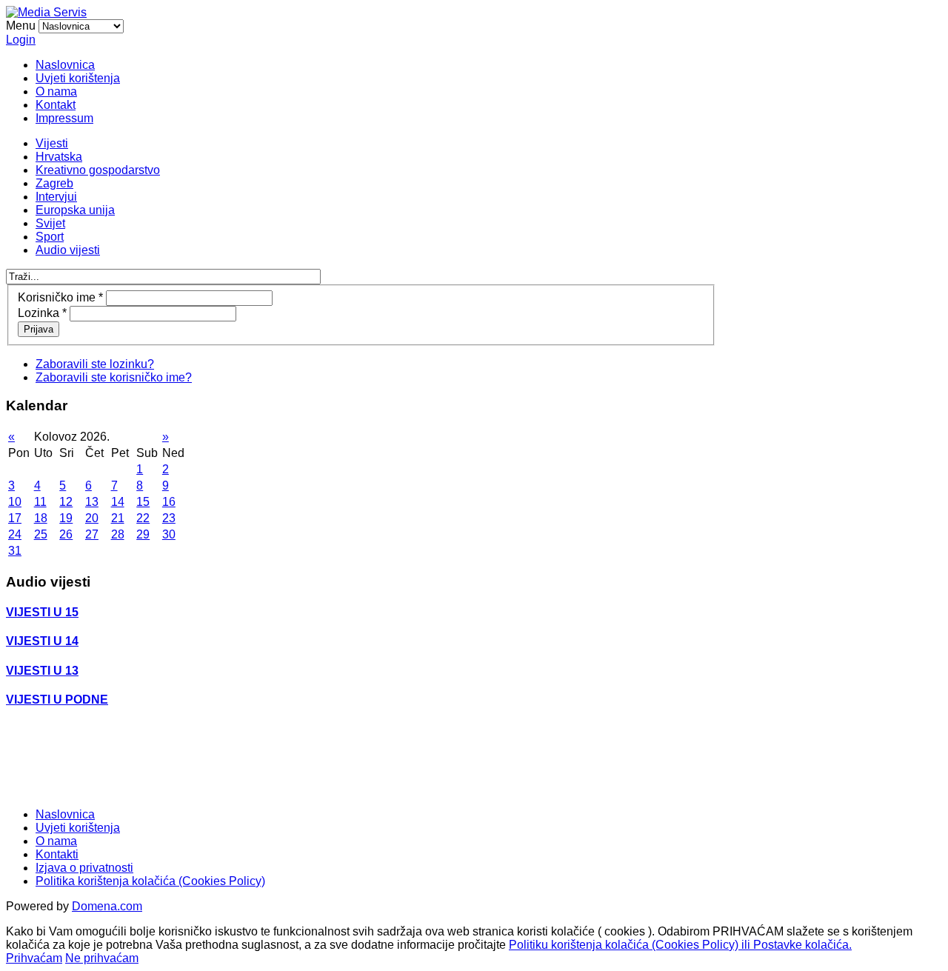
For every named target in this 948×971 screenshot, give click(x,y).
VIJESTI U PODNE (57, 699)
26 (66, 534)
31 (14, 550)
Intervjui (56, 196)
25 (40, 534)
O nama (56, 91)
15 (143, 501)
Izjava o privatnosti (84, 867)
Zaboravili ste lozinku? (95, 364)
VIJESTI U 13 (42, 670)
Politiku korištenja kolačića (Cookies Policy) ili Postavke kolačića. (680, 944)
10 (14, 501)
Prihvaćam (34, 958)
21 (117, 518)
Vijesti (52, 143)
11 (40, 501)
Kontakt (56, 105)
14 (117, 501)
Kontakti (57, 854)
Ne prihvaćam (101, 958)
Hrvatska (59, 156)
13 (92, 501)
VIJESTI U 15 (42, 612)
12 (66, 501)
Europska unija (75, 210)
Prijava (38, 329)
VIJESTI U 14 (42, 641)
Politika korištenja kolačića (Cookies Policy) (150, 881)
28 (117, 534)
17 (14, 518)
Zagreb (54, 183)
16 (169, 501)
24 (14, 534)
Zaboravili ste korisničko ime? (114, 377)
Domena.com (107, 906)
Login (21, 39)
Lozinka (42, 313)
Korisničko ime (60, 297)
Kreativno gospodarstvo (98, 170)
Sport (50, 236)
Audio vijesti (68, 250)
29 (143, 534)
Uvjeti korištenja (78, 78)
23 (169, 518)
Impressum (64, 118)
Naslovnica (65, 65)
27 (92, 534)
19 (66, 518)
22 (143, 518)
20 (92, 518)
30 (169, 534)
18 (40, 518)
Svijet (50, 223)
